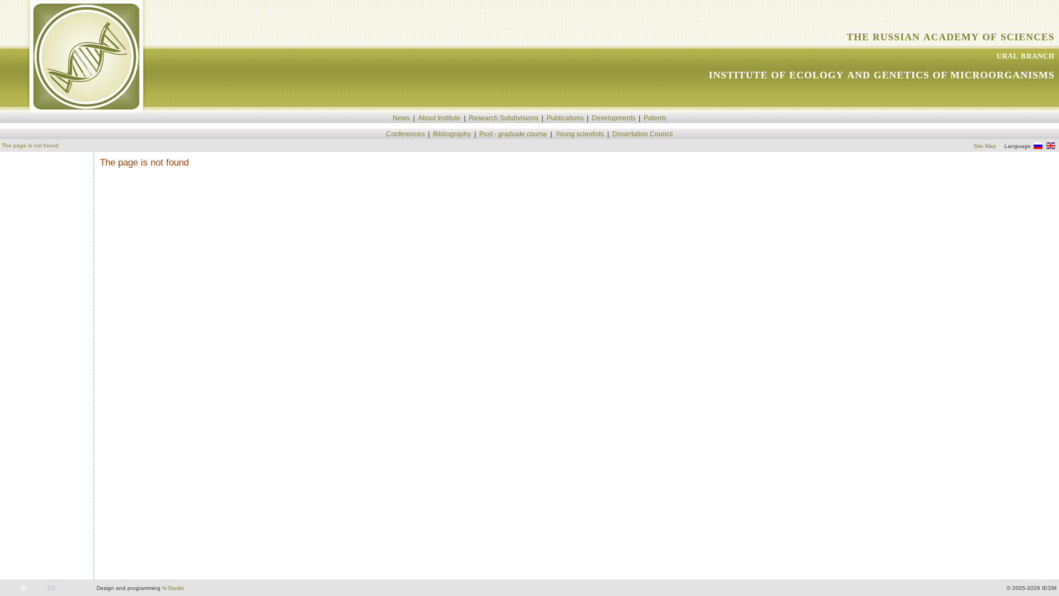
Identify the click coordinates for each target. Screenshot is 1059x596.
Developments (613, 118)
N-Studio (173, 588)
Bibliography (452, 134)
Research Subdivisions (503, 118)
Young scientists (579, 134)
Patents (655, 118)
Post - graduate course (513, 134)
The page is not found (30, 145)
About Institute (439, 118)
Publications (565, 118)
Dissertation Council (642, 134)
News (401, 118)
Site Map (985, 146)
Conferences (405, 134)
